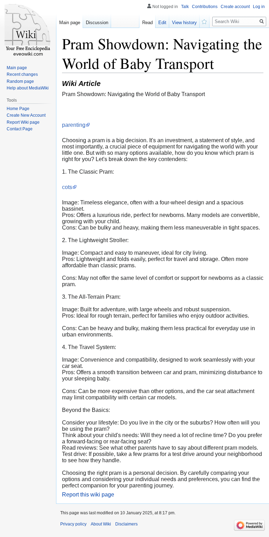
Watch (204, 21)
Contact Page (20, 128)
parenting (73, 125)
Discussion (97, 22)
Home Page (18, 108)
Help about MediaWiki (28, 88)
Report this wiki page (88, 495)
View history (184, 22)
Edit (162, 22)
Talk (185, 6)
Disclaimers (126, 524)
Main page (69, 22)
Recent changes (22, 74)
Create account (235, 6)
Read (147, 22)
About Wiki (101, 524)
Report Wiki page (23, 122)
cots (67, 187)
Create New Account (26, 115)
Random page (20, 81)
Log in (259, 6)
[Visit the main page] (28, 28)
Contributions (205, 6)
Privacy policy (73, 524)
